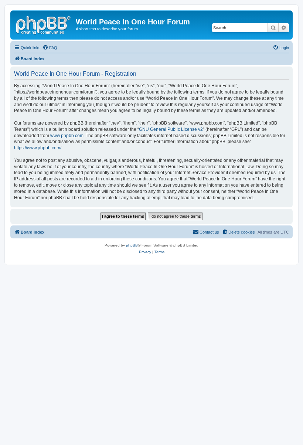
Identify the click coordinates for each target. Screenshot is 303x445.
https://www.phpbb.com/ (37, 147)
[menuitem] (49, 47)
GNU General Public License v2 (171, 129)
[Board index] (44, 24)
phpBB (132, 245)
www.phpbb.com (67, 135)
